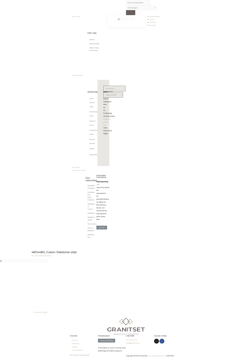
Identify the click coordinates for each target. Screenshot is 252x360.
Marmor (90, 102)
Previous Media (39, 312)
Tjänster (92, 39)
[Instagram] (156, 341)
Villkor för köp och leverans (94, 49)
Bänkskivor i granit (91, 218)
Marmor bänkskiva (91, 229)
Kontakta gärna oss (107, 122)
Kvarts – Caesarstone (90, 127)
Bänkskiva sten (91, 236)
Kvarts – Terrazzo (90, 136)
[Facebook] (161, 341)
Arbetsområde (94, 44)
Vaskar (74, 347)
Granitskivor (91, 213)
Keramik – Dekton (90, 146)
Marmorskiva (92, 224)
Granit (90, 98)
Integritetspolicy (157, 356)
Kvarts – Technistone (90, 109)
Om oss (91, 32)
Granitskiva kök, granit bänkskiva (91, 196)
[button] (101, 227)
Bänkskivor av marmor (91, 206)
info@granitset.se (133, 343)
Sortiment (93, 91)
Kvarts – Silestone (90, 118)
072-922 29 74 (131, 340)
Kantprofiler (90, 155)
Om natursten (91, 179)
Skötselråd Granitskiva (91, 187)
